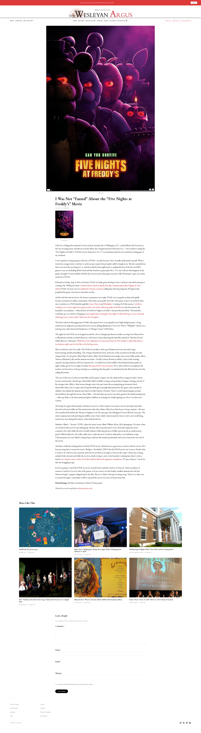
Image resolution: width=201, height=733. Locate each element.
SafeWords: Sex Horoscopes (28, 549)
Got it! (194, 3)
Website (58, 673)
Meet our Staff (28, 20)
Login (11, 716)
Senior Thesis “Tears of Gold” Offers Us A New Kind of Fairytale (151, 600)
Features (81, 20)
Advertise (18, 20)
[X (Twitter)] (184, 723)
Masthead (12, 712)
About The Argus (14, 704)
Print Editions (43, 716)
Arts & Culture (90, 20)
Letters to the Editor (117, 20)
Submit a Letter (176, 20)
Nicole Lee (66, 208)
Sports (106, 20)
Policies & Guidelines (45, 712)
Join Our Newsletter (186, 20)
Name (58, 650)
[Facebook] (187, 723)
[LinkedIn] (190, 723)
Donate (42, 704)
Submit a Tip (168, 20)
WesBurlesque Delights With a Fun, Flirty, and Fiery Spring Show (151, 549)
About (12, 20)
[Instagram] (181, 723)
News (75, 20)
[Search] (126, 20)
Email (58, 661)
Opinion (99, 20)
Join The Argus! (14, 708)
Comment (60, 626)
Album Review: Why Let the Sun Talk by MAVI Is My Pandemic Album (98, 600)
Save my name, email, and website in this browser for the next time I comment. (75, 684)
